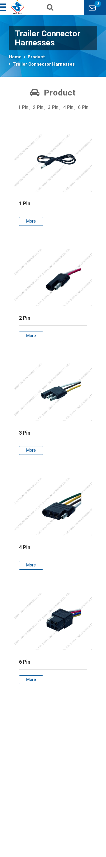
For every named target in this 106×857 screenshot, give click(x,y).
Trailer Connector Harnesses (44, 64)
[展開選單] (3, 7)
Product (36, 56)
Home (15, 56)
